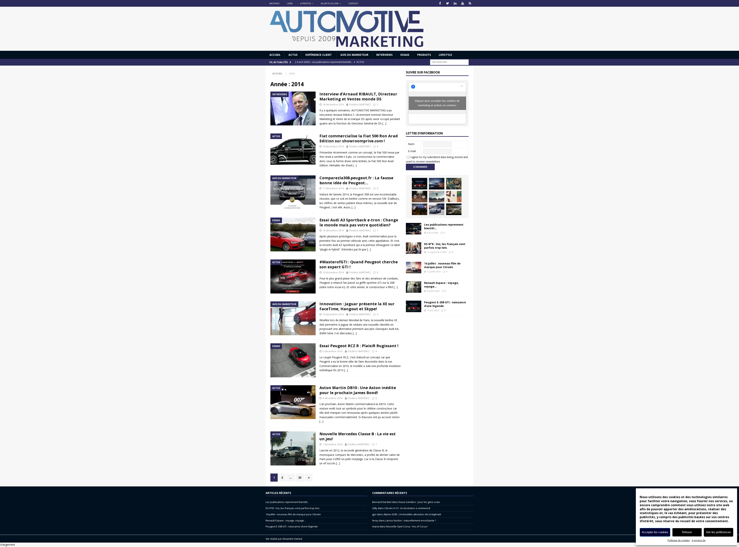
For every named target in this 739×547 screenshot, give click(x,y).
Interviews (384, 55)
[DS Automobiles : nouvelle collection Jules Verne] (436, 196)
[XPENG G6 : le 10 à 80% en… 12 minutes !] (436, 183)
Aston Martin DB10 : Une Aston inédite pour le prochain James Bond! (357, 390)
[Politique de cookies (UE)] (470, 3)
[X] (447, 3)
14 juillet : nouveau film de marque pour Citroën (442, 265)
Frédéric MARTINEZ (360, 104)
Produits (424, 55)
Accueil (275, 55)
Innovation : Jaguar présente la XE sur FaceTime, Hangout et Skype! (357, 306)
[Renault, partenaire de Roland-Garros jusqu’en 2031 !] (419, 196)
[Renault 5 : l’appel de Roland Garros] (436, 209)
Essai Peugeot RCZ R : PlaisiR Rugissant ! (358, 345)
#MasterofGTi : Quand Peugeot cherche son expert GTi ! (358, 264)
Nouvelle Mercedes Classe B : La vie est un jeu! (357, 436)
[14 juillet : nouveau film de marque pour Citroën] (413, 267)
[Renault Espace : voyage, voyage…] (413, 287)
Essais (404, 55)
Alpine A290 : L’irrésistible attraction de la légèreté (412, 514)
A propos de (699, 540)
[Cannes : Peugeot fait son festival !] (419, 209)
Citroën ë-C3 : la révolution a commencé (407, 508)
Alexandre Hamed (292, 538)
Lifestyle (445, 55)
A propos (305, 3)
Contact (353, 3)
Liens (290, 3)
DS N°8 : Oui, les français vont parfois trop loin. (444, 245)
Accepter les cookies (655, 532)
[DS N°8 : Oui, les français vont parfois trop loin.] (413, 248)
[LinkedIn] (455, 3)
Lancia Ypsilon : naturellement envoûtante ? (410, 520)
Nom (411, 144)
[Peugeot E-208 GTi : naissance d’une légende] (419, 183)
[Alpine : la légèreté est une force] (453, 183)
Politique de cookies (679, 540)
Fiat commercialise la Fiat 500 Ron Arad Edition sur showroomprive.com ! (358, 138)
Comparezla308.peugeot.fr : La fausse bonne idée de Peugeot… (356, 180)
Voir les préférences (718, 532)
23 (299, 477)
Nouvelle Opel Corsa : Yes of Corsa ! (407, 526)
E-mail (412, 151)
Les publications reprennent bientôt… (443, 226)
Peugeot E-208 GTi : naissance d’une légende (445, 304)
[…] (384, 123)
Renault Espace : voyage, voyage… (441, 284)
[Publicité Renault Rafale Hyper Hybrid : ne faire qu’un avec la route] (453, 209)
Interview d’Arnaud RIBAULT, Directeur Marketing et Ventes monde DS (358, 96)
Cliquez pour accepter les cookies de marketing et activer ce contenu (437, 103)
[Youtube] (462, 3)
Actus (293, 55)
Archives (274, 3)
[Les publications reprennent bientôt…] (413, 228)
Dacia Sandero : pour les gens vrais (419, 502)
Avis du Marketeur (354, 55)
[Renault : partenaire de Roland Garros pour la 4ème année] (453, 196)
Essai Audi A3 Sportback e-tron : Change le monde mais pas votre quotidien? (358, 222)
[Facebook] (440, 3)
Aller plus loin (329, 3)
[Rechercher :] (449, 62)
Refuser (687, 532)
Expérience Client (319, 55)
